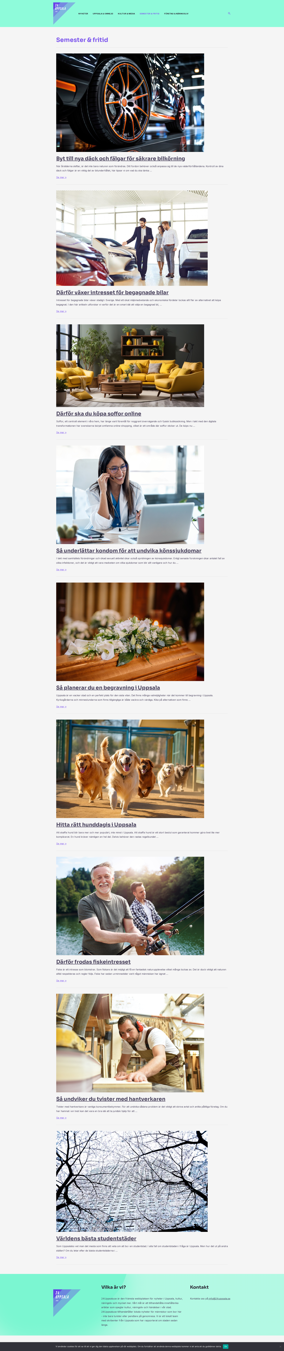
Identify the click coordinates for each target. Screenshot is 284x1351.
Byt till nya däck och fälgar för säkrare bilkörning (120, 158)
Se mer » (61, 177)
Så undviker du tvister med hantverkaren (110, 1099)
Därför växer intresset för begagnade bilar (112, 292)
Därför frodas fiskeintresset (93, 962)
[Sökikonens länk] (229, 13)
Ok (225, 1346)
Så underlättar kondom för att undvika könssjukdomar (128, 550)
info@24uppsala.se (219, 1298)
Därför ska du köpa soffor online (98, 413)
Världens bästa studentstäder (96, 1238)
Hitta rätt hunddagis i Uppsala (96, 824)
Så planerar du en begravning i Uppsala (108, 687)
